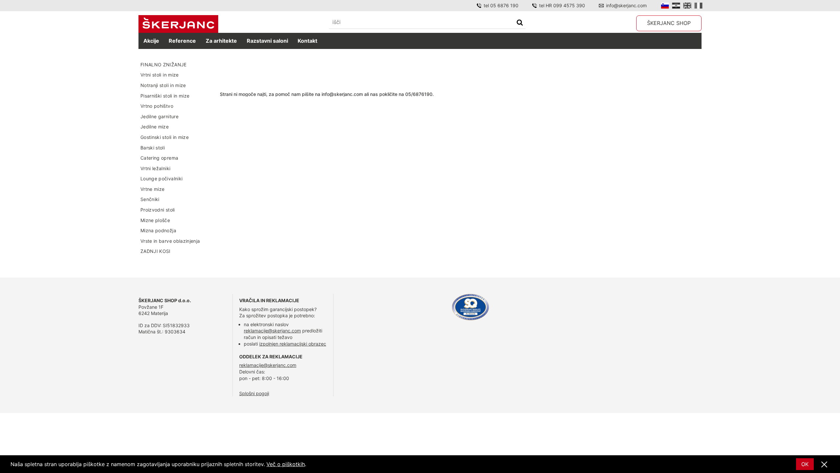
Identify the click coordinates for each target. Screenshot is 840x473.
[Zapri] (824, 465)
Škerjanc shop (669, 23)
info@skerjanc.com (626, 5)
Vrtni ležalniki (155, 168)
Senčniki (149, 199)
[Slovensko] (665, 6)
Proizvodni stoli (157, 210)
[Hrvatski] (676, 6)
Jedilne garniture (159, 116)
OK (804, 464)
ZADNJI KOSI (155, 251)
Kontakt (307, 40)
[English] (687, 6)
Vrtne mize (152, 189)
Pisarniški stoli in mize (164, 96)
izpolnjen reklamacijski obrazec (292, 344)
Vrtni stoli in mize (159, 75)
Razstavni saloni (267, 40)
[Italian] (698, 6)
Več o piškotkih (285, 464)
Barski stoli (152, 147)
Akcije (151, 40)
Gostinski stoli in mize (164, 137)
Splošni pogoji (254, 393)
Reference (182, 40)
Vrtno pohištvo (156, 106)
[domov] (178, 24)
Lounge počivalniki (161, 178)
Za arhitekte (221, 40)
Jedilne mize (154, 126)
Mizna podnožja (158, 230)
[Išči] (520, 23)
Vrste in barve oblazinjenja (170, 241)
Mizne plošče (155, 220)
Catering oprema (159, 158)
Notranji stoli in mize (163, 85)
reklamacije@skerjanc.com (272, 330)
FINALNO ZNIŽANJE (163, 64)
